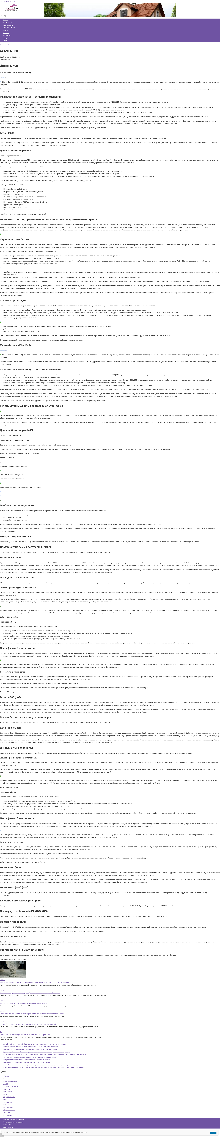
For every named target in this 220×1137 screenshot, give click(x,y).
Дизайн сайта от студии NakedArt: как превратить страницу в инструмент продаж (34, 1044)
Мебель (5, 30)
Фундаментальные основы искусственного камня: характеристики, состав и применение (34, 982)
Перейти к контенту (7, 1)
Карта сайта (7, 1124)
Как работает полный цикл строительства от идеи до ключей (26, 1062)
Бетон (5, 1078)
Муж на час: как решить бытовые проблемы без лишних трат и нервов (30, 1047)
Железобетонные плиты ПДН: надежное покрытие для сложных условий (28, 1024)
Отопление (6, 35)
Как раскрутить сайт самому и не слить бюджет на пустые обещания (30, 1049)
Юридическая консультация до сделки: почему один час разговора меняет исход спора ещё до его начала (44, 1054)
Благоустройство (8, 25)
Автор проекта (8, 1127)
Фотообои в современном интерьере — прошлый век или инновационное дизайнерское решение (41, 1065)
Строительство (8, 22)
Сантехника (8, 1107)
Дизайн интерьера (9, 27)
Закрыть (213, 1132)
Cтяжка (6, 1076)
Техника (6, 33)
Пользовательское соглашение (13, 1122)
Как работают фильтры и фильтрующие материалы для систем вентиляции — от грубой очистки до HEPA (44, 1067)
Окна (5, 38)
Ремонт (5, 20)
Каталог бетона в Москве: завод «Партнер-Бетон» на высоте (23, 1003)
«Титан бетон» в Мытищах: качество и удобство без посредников (25, 1035)
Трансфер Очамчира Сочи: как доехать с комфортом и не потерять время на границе (36, 1052)
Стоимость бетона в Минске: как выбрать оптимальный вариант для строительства (32, 1014)
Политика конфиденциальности (13, 1119)
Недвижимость (9, 1097)
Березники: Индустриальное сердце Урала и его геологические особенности (30, 993)
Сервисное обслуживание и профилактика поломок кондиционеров (29, 1057)
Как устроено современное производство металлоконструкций (27, 1060)
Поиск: (3, 15)
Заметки (6, 1089)
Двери (5, 40)
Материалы (7, 1091)
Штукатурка (7, 1115)
